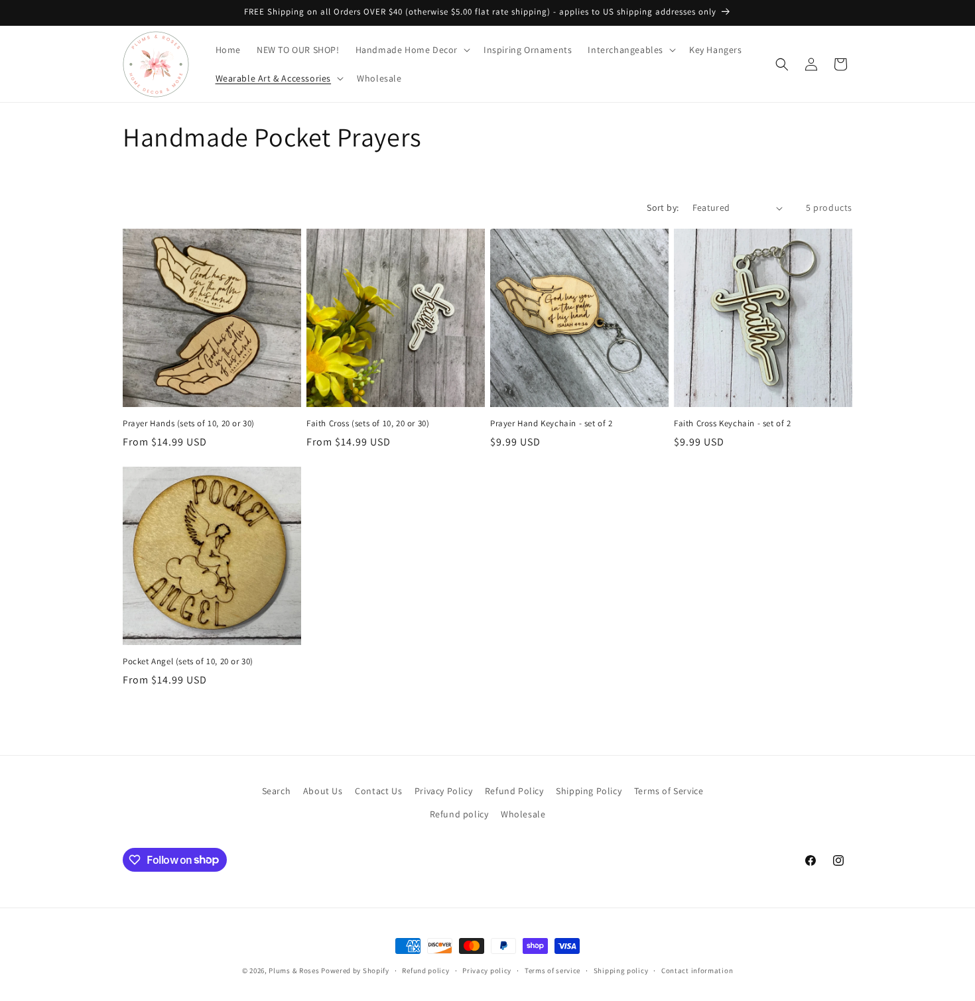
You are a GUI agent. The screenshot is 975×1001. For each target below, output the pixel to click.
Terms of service (552, 969)
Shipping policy (621, 969)
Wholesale (523, 814)
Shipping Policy (588, 791)
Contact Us (378, 791)
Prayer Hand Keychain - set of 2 (551, 423)
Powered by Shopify (355, 970)
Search (276, 791)
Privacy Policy (443, 791)
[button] (412, 50)
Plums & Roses (294, 970)
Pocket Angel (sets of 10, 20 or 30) (188, 661)
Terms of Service (669, 791)
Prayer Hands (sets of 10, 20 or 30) (189, 423)
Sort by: (663, 207)
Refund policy (459, 814)
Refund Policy (514, 791)
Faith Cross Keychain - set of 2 (732, 423)
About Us (323, 791)
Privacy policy (486, 969)
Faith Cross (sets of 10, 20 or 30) (367, 423)
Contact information (697, 969)
